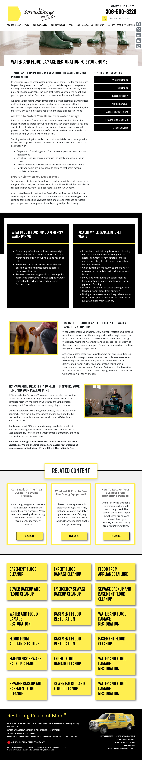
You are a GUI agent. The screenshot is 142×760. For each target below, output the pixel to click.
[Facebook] (138, 24)
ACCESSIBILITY (32, 733)
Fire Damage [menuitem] (121, 87)
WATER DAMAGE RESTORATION (20, 730)
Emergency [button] (100, 25)
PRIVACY (20, 733)
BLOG (75, 723)
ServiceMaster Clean (41, 737)
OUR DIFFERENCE (56, 723)
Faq (71, 25)
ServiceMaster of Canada (65, 737)
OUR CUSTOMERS (39, 723)
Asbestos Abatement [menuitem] (117, 111)
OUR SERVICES (24, 723)
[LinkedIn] (138, 35)
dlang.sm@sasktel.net (124, 748)
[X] (138, 29)
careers (111, 25)
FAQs (68, 723)
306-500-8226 (121, 12)
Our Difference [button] (58, 25)
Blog (77, 25)
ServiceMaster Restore (18, 737)
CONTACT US (12, 727)
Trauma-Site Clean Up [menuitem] (116, 119)
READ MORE (29, 536)
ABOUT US (11, 723)
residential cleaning (126, 25)
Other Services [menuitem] (120, 127)
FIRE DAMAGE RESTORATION (48, 730)
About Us (11, 25)
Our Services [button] (23, 25)
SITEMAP (11, 733)
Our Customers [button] (40, 25)
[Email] (138, 40)
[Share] (138, 46)
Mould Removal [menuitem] (120, 103)
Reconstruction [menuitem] (120, 95)
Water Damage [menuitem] (120, 79)
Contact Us (87, 25)
